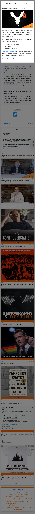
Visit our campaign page (9, 51)
